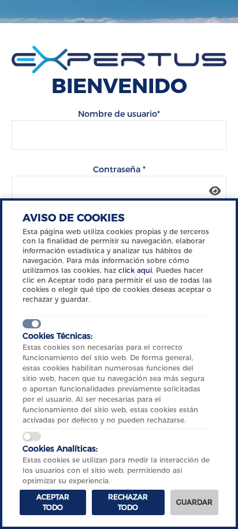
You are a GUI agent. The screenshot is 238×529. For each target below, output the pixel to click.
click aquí (135, 270)
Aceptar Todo (52, 502)
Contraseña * (119, 169)
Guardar (194, 502)
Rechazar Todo (128, 502)
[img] (215, 191)
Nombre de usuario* (119, 114)
